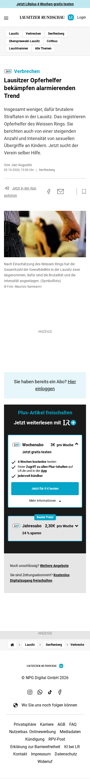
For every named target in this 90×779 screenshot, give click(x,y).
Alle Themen (43, 48)
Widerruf (45, 761)
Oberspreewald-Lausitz (24, 41)
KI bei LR (72, 746)
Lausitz (14, 33)
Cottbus (52, 41)
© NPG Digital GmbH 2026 (45, 677)
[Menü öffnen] (6, 18)
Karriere (47, 724)
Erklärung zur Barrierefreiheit (35, 746)
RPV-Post (56, 739)
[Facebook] (60, 692)
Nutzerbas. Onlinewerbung (32, 731)
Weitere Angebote (54, 566)
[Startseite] (12, 644)
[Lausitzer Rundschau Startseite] (47, 17)
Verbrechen (33, 33)
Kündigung (34, 739)
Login (81, 17)
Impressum (41, 754)
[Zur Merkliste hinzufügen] (82, 192)
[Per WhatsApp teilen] (70, 191)
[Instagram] (30, 692)
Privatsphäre (25, 724)
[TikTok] (50, 692)
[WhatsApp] (40, 692)
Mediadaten (70, 731)
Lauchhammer (18, 48)
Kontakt (20, 754)
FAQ (72, 724)
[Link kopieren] (40, 191)
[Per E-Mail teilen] (61, 191)
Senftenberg (56, 33)
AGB (61, 724)
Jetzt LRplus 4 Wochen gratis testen (45, 4)
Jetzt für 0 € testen (45, 488)
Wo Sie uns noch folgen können (49, 705)
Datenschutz (66, 754)
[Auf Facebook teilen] (49, 191)
